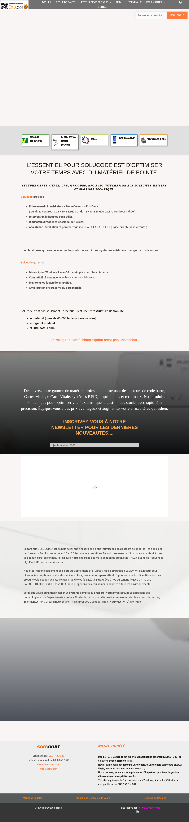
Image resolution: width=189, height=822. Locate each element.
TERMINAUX (127, 138)
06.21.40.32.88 (56, 755)
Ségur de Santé (65, 2)
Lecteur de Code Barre (94, 2)
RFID (118, 2)
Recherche (177, 15)
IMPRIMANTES (156, 139)
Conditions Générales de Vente (93, 798)
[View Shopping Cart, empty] (181, 4)
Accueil (46, 2)
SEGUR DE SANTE (36, 139)
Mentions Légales (32, 798)
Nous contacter (48, 768)
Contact (103, 7)
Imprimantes (154, 2)
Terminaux (135, 2)
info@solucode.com (48, 764)
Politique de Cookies (155, 798)
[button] (109, 2)
